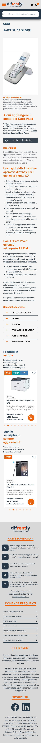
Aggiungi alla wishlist (22, 140)
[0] (36, 5)
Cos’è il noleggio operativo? (13, 611)
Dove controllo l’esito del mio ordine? (16, 635)
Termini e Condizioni (28, 732)
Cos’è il (10, 621)
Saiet (6, 24)
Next (39, 397)
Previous (1, 397)
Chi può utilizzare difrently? (12, 616)
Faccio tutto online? (10, 626)
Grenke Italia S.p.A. (14, 688)
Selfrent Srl (25, 672)
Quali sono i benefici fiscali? (13, 640)
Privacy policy (29, 729)
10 (36, 426)
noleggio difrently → (20, 597)
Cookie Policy (12, 732)
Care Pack (20, 419)
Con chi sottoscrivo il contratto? (14, 631)
